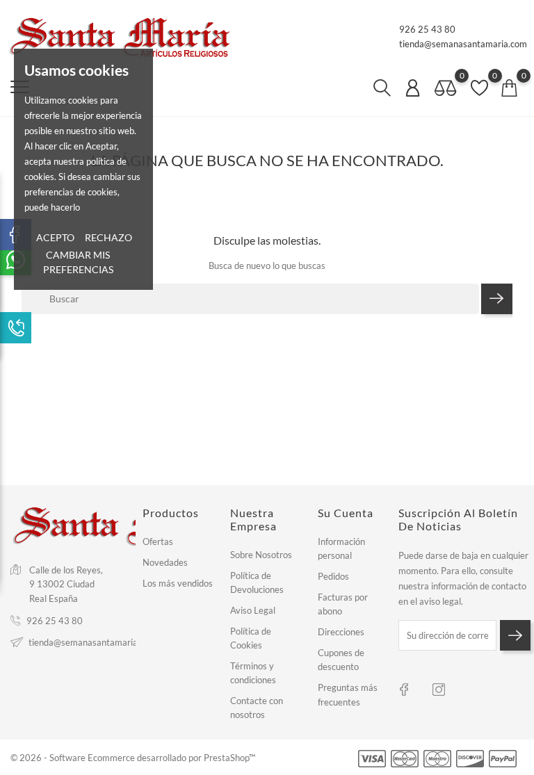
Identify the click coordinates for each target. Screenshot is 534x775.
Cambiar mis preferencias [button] (78, 262)
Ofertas (158, 541)
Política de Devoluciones (257, 582)
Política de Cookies (250, 638)
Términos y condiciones (253, 672)
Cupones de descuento (341, 659)
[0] (446, 88)
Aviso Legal (252, 610)
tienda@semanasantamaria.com (463, 43)
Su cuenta (345, 512)
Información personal (341, 548)
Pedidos (333, 576)
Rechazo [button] (108, 237)
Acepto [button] (55, 237)
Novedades (165, 562)
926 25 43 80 (427, 29)
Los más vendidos (178, 583)
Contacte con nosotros (256, 707)
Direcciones (341, 631)
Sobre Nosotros (261, 554)
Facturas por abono (343, 604)
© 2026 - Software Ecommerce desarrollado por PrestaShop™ (132, 757)
